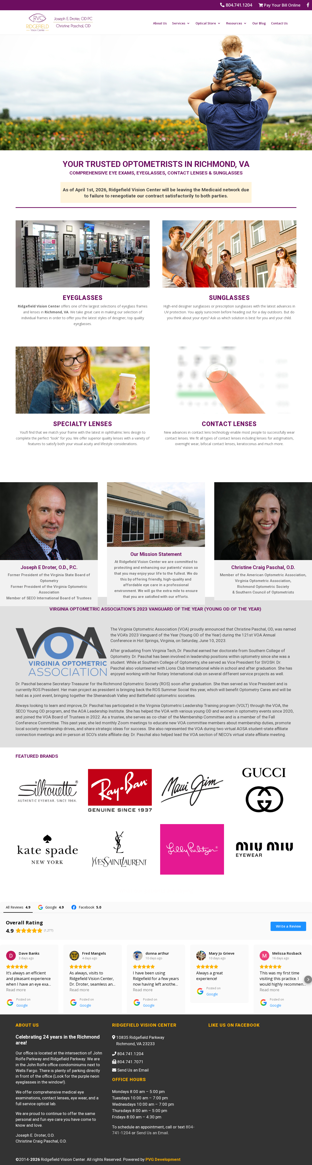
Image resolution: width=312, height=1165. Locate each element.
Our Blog (259, 23)
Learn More (101, 136)
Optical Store (205, 23)
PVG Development (163, 1159)
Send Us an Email (152, 1132)
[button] (4, 979)
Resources (234, 23)
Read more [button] (16, 989)
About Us (160, 23)
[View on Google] (11, 956)
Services (178, 23)
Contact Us (279, 23)
